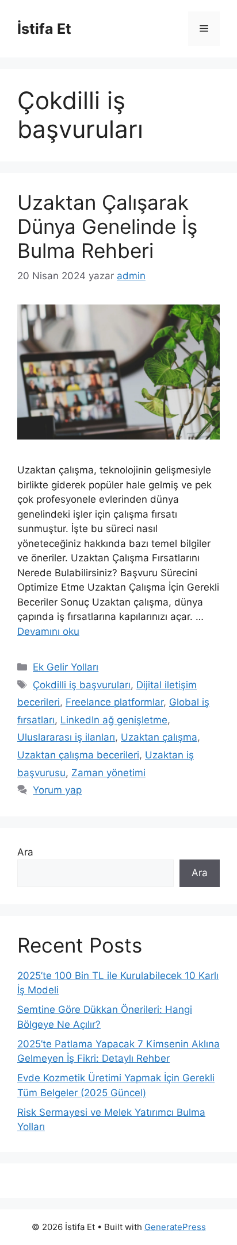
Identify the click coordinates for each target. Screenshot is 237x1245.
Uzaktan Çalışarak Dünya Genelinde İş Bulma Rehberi (107, 226)
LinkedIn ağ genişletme (113, 720)
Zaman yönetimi (108, 772)
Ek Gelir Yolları (65, 667)
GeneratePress (175, 1226)
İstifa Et (44, 28)
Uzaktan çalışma (159, 737)
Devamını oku (48, 631)
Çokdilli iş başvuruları (82, 685)
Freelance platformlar (114, 702)
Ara (25, 852)
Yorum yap (57, 790)
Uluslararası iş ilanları (66, 737)
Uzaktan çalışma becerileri (78, 755)
